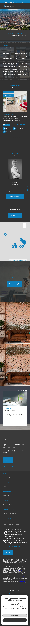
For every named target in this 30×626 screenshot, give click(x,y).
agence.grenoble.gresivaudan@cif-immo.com (14, 449)
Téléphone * (8, 490)
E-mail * (6, 499)
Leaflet (11, 258)
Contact (28, 188)
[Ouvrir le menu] (25, 6)
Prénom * (7, 481)
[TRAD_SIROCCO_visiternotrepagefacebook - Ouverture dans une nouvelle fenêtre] (4, 464)
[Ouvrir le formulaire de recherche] (20, 6)
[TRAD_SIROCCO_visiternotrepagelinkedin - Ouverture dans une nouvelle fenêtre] (12, 464)
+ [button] (24, 223)
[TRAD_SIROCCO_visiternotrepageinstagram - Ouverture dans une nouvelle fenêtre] (8, 464)
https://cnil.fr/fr (22, 568)
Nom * (5, 472)
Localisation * (8, 508)
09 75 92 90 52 (9, 446)
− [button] (24, 225)
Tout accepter (14, 620)
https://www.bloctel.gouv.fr (18, 575)
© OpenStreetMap (23, 258)
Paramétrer (14, 615)
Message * (7, 517)
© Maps (15, 258)
